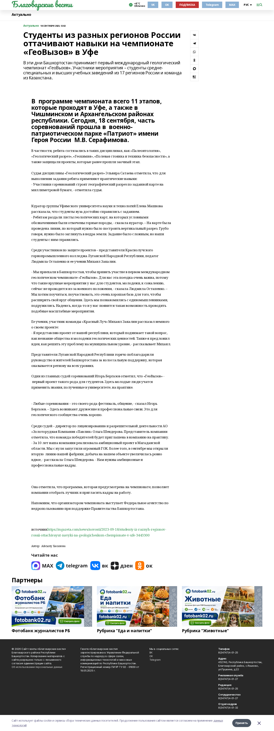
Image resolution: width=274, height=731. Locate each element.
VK (153, 5)
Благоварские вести (42, 4)
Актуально (21, 14)
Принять (241, 723)
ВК (150, 652)
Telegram (212, 5)
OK (167, 5)
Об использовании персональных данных (37, 666)
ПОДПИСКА (187, 5)
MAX (232, 5)
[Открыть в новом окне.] (42, 565)
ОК (151, 656)
